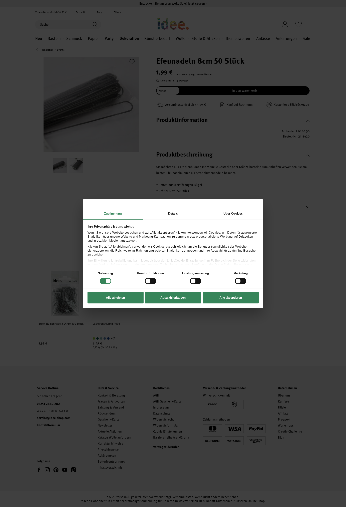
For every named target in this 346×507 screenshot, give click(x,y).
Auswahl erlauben (173, 297)
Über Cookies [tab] (233, 213)
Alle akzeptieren (230, 297)
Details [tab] (173, 213)
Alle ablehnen (115, 297)
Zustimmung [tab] (113, 213)
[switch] (150, 281)
